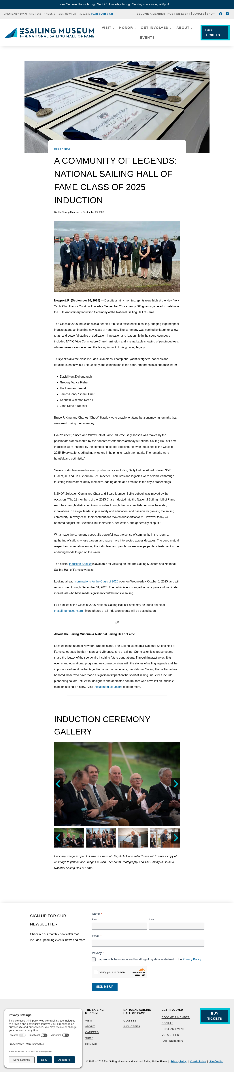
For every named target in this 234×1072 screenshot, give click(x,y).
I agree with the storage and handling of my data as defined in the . (150, 959)
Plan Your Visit (102, 14)
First (94, 919)
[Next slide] (175, 784)
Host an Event (178, 13)
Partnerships (173, 1040)
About (90, 1026)
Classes (130, 1020)
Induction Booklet (80, 563)
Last (151, 919)
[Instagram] (227, 14)
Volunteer (170, 1034)
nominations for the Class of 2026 (96, 581)
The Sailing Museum (68, 212)
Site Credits (216, 1061)
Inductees (131, 1026)
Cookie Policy (198, 1061)
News (67, 148)
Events (147, 37)
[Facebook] (221, 14)
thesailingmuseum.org (68, 610)
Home (57, 148)
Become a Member (151, 13)
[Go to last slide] (58, 784)
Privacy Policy (192, 959)
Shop (211, 13)
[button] (117, 784)
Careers (92, 1032)
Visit (89, 1020)
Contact (92, 1044)
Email (96, 936)
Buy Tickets (212, 32)
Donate (198, 13)
